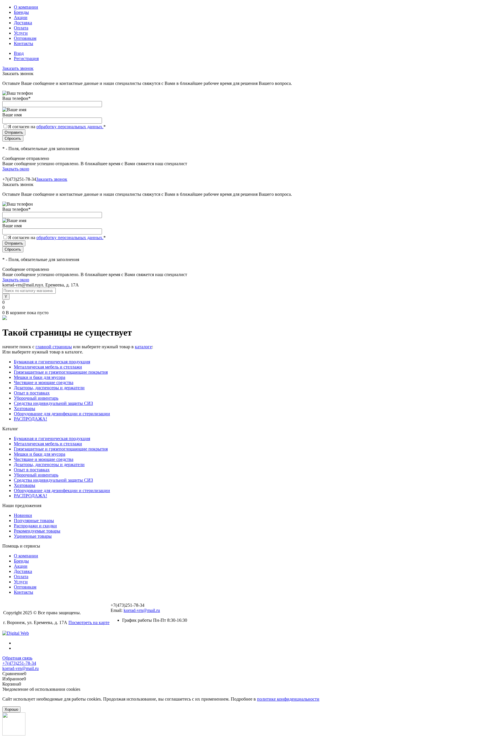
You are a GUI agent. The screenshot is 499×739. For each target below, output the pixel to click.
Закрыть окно (15, 168)
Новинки (23, 515)
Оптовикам (25, 38)
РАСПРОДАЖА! (30, 418)
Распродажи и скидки (35, 525)
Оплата (21, 27)
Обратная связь (17, 658)
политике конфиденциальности (288, 699)
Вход (19, 53)
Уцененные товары (33, 536)
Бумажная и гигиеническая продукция (52, 361)
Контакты (23, 43)
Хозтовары (24, 408)
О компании (26, 7)
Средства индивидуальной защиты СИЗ (53, 403)
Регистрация (26, 58)
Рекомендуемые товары (37, 530)
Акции (20, 17)
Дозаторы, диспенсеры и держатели (49, 387)
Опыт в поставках (32, 392)
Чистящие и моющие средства (43, 382)
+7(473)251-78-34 (19, 663)
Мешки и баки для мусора (39, 377)
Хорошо (11, 709)
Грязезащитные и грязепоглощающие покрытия (61, 372)
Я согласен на (57, 126)
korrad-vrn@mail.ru (142, 610)
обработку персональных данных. (69, 126)
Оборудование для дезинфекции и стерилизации (62, 413)
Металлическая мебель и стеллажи (48, 366)
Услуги (21, 33)
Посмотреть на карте (88, 622)
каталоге (143, 346)
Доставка (23, 22)
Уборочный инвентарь (36, 398)
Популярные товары (34, 520)
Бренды (21, 12)
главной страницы (54, 346)
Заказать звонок (17, 68)
